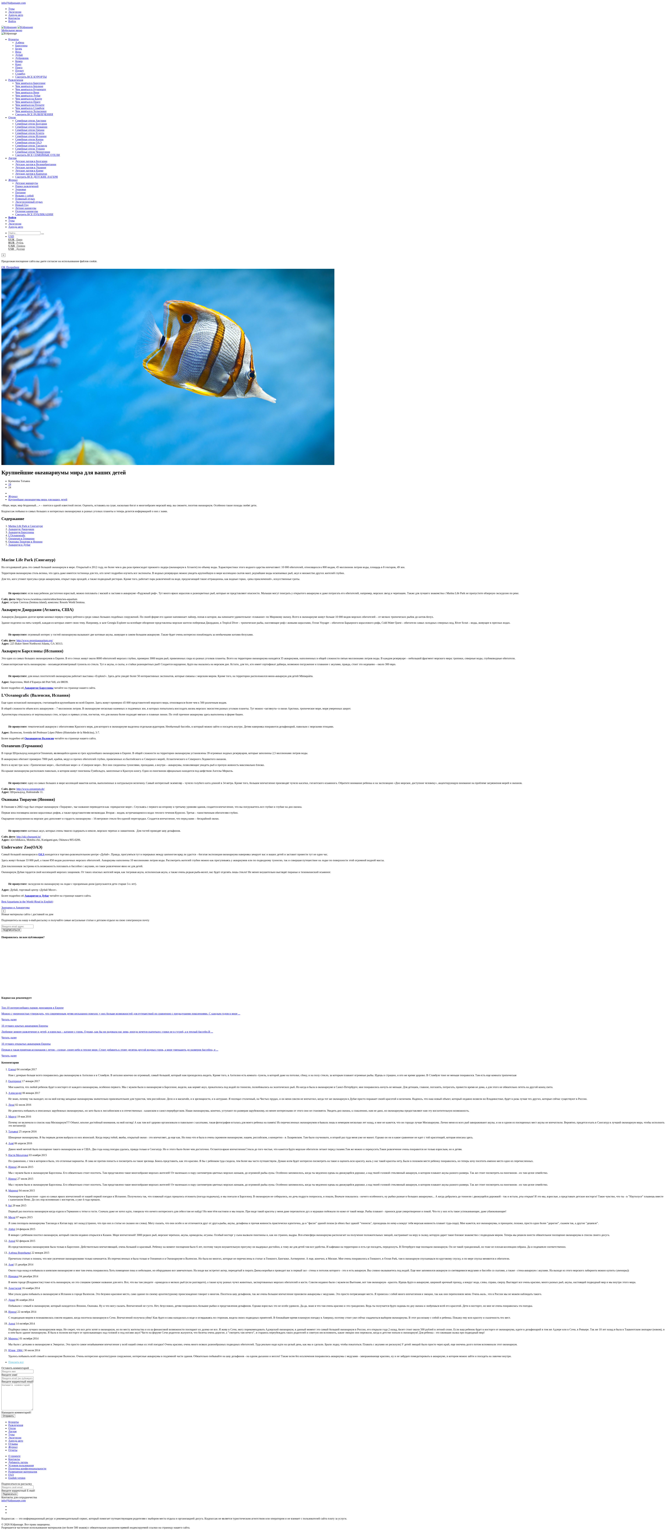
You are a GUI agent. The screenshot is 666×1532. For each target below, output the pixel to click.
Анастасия (14, 1288)
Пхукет (19, 70)
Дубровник (22, 58)
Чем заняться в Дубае (27, 95)
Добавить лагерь (18, 1462)
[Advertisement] (105, 967)
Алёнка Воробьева (19, 1252)
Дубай (19, 54)
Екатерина (14, 1081)
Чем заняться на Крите (28, 98)
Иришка (13, 1276)
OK (3, 267)
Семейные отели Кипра (29, 139)
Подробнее (12, 267)
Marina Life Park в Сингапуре (25, 526)
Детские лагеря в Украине (30, 167)
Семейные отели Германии (31, 126)
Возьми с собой (24, 195)
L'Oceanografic (16, 535)
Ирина (12, 1166)
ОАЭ (41, 854)
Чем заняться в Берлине (29, 86)
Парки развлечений (27, 186)
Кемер (19, 61)
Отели (12, 117)
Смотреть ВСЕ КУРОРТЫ (31, 76)
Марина (13, 1190)
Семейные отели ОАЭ (28, 142)
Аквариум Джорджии (21, 529)
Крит (18, 64)
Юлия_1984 (15, 1350)
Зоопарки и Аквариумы (15, 907)
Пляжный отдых (25, 198)
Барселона (21, 45)
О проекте (14, 1456)
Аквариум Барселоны (21, 532)
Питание (20, 192)
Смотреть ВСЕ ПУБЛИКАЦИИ (34, 214)
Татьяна (13, 1131)
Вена (18, 51)
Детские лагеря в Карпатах (31, 173)
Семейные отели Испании (30, 136)
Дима (11, 1299)
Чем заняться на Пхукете (29, 104)
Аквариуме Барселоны (38, 687)
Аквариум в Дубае (19, 544)
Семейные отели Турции (30, 148)
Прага (18, 67)
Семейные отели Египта (29, 133)
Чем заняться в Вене (27, 92)
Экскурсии (14, 11)
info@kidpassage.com (13, 2)
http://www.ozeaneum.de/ (30, 788)
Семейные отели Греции (29, 129)
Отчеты (12, 1450)
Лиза (11, 1104)
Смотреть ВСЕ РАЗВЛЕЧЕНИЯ (34, 114)
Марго (12, 1116)
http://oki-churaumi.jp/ (28, 836)
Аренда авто (15, 15)
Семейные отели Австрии (30, 120)
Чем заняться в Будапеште (30, 89)
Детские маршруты (26, 183)
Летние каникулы (25, 208)
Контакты (14, 18)
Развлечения (15, 79)
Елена (11, 1069)
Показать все (16, 1362)
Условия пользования (21, 1465)
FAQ (11, 1474)
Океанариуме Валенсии (39, 738)
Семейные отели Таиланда (31, 145)
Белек (18, 48)
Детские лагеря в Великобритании (35, 164)
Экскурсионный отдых (29, 201)
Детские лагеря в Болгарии (31, 161)
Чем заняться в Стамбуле (29, 108)
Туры (11, 8)
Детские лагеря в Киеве (29, 170)
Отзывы (13, 1443)
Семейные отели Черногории (32, 151)
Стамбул (20, 73)
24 (9, 484)
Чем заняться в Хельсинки (30, 111)
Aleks (11, 1229)
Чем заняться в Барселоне (30, 83)
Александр (14, 1092)
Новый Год (21, 205)
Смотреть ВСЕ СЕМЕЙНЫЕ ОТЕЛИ (37, 154)
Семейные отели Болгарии (31, 123)
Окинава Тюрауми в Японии (25, 541)
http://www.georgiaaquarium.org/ (34, 640)
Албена (19, 42)
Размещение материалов (22, 1471)
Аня (10, 1143)
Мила (11, 1217)
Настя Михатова (18, 1155)
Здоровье (20, 189)
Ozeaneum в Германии (21, 538)
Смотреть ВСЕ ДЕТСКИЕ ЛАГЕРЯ (36, 176)
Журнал (13, 179)
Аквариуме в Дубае (36, 895)
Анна (11, 1240)
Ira (9, 1205)
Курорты (13, 39)
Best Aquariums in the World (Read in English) (27, 901)
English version (16, 1477)
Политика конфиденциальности (27, 1468)
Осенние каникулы (26, 211)
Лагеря (12, 158)
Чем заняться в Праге (27, 101)
